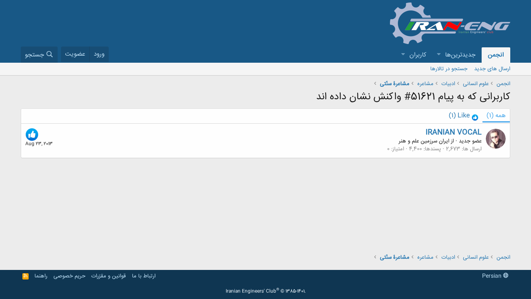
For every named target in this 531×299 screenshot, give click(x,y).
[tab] (463, 116)
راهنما (40, 276)
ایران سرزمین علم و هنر (424, 141)
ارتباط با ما (144, 276)
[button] (438, 55)
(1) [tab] (496, 115)
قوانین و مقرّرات (108, 276)
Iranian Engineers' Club (266, 291)
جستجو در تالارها (449, 69)
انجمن (496, 55)
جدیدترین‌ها (460, 55)
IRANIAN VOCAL (454, 132)
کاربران (417, 55)
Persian (492, 276)
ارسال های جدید (492, 69)
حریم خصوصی (69, 276)
